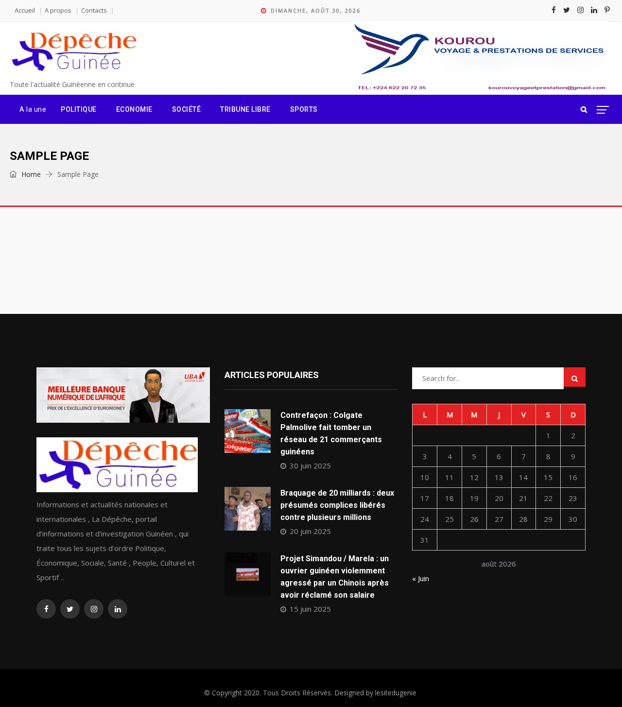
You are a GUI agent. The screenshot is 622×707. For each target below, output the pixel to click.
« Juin (420, 578)
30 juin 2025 (310, 465)
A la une (32, 109)
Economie (134, 109)
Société (186, 109)
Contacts (94, 10)
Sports (304, 109)
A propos (58, 10)
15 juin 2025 (310, 609)
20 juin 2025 (310, 531)
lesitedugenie (395, 692)
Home (30, 174)
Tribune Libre (245, 109)
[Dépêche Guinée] (73, 52)
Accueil (25, 10)
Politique (79, 109)
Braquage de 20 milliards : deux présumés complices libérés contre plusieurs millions (337, 505)
